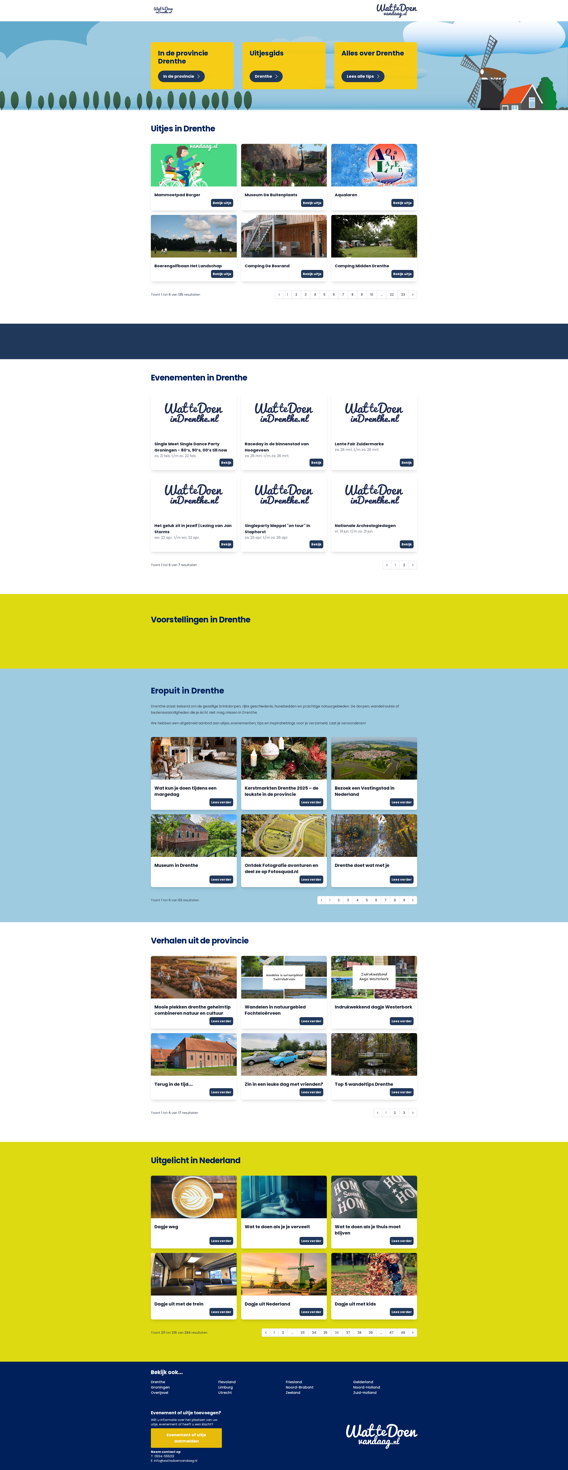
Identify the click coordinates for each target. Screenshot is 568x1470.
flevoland (227, 1382)
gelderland (363, 1382)
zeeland (293, 1392)
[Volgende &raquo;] (413, 294)
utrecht (225, 1392)
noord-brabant (300, 1387)
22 (392, 294)
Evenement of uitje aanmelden (186, 1438)
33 (303, 1332)
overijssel (159, 1392)
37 (348, 1332)
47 (391, 1332)
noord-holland (366, 1387)
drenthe (158, 1382)
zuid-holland (365, 1392)
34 (314, 1332)
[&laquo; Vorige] (266, 1332)
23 (403, 294)
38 (359, 1332)
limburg (225, 1387)
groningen (160, 1387)
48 (403, 1332)
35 (325, 1332)
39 (371, 1332)
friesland (294, 1382)
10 (371, 294)
